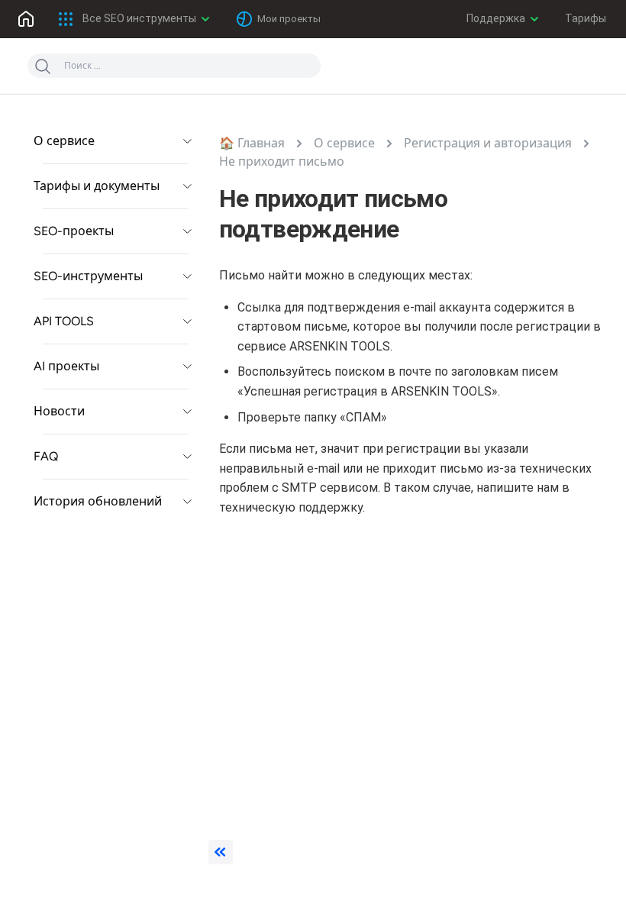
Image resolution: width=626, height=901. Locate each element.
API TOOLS (64, 321)
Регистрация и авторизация (488, 143)
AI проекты (66, 366)
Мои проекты (289, 18)
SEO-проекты (74, 231)
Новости (59, 411)
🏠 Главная (252, 143)
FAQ (46, 456)
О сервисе (64, 141)
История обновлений (98, 501)
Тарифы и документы (97, 186)
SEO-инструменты (88, 276)
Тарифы (585, 18)
